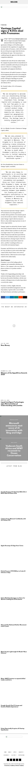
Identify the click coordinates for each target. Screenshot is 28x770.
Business (6, 755)
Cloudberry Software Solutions (17, 765)
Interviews (21, 755)
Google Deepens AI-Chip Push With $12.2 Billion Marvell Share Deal (14, 492)
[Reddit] (20, 297)
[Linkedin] (12, 297)
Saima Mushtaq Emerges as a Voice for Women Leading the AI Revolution (13, 598)
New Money (5, 345)
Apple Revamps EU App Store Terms (12, 545)
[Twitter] (7, 297)
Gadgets (21, 752)
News (9, 752)
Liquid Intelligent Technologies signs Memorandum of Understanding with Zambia (12, 403)
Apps (15, 752)
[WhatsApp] (20, 760)
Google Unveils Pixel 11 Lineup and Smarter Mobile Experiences (11, 706)
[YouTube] (17, 760)
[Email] (25, 297)
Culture (13, 755)
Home (5, 752)
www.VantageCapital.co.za (19, 38)
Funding (4, 25)
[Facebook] (3, 297)
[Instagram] (14, 760)
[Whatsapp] (16, 297)
